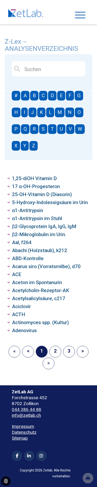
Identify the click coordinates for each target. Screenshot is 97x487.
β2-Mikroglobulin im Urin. (39, 234)
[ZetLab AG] (25, 12)
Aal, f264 (22, 242)
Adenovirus (24, 330)
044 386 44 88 (26, 409)
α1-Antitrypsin (27, 210)
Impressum (23, 427)
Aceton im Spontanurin (37, 282)
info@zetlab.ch (26, 415)
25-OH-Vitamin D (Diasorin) (42, 194)
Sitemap (20, 438)
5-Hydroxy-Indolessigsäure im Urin (50, 202)
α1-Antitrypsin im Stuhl (37, 218)
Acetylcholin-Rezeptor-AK (40, 290)
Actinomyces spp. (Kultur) (40, 322)
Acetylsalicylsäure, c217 (38, 298)
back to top (88, 478)
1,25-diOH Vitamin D (34, 178)
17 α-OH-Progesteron (36, 186)
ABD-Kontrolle (28, 258)
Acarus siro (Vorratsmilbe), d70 (46, 266)
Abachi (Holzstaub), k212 (39, 250)
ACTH (18, 314)
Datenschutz (24, 432)
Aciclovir (21, 306)
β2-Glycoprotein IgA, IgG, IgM (44, 226)
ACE (16, 274)
